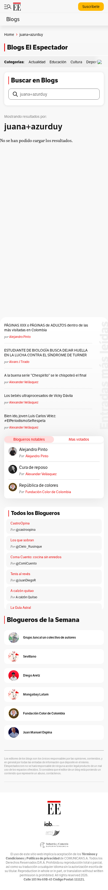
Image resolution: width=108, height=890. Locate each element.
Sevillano (29, 656)
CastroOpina (20, 523)
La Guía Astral (20, 607)
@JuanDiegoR (26, 580)
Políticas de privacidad (43, 858)
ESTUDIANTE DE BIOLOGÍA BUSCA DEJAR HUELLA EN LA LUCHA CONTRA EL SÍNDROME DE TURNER (46, 352)
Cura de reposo (33, 467)
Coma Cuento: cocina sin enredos (35, 557)
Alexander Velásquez (23, 382)
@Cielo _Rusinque (29, 546)
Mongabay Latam (35, 694)
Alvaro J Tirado (19, 362)
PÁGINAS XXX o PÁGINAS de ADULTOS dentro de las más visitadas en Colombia (46, 327)
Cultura (76, 62)
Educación (58, 62)
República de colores (38, 485)
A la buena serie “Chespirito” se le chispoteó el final (45, 375)
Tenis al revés (20, 574)
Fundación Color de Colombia (48, 492)
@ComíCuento (26, 563)
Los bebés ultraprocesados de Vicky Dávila (39, 395)
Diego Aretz (31, 675)
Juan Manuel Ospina (37, 732)
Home (9, 34)
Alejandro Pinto (20, 337)
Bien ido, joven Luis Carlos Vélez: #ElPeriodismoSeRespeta (30, 418)
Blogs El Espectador (37, 47)
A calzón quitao (22, 591)
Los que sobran (22, 540)
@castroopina (25, 530)
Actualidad (37, 62)
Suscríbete (91, 6)
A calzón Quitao (26, 597)
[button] (101, 62)
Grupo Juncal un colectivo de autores (49, 637)
